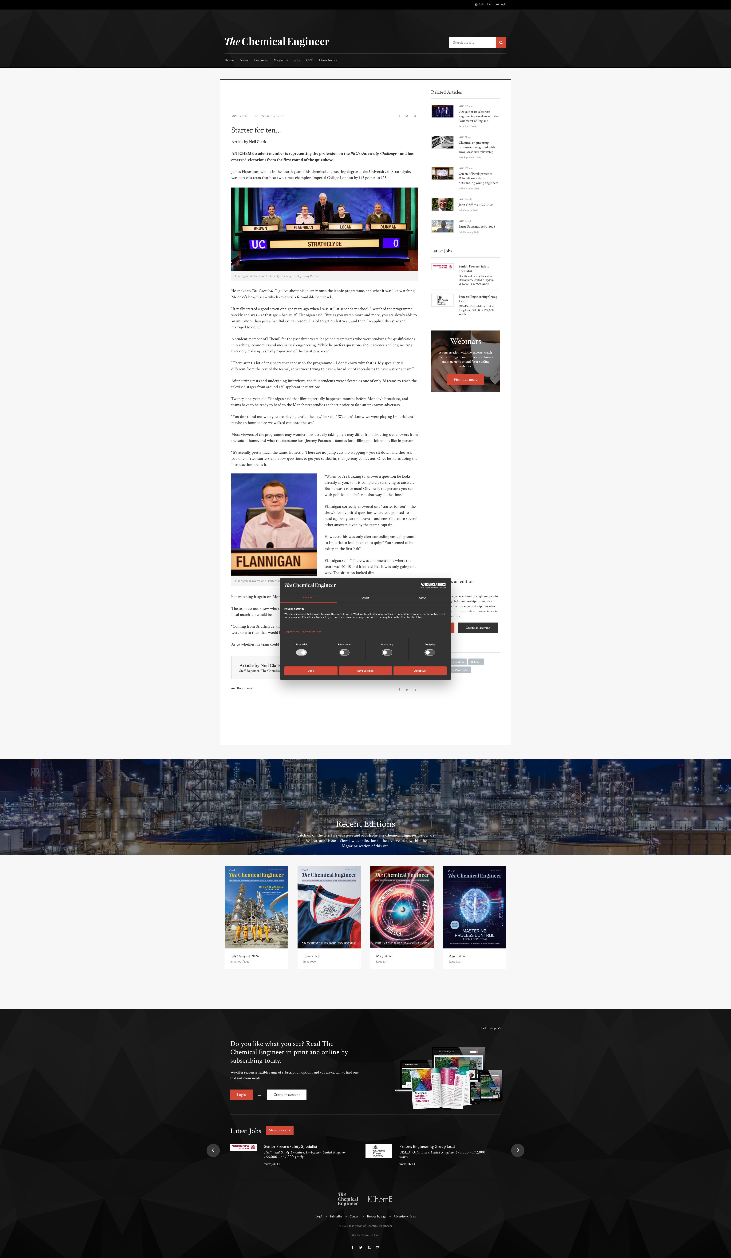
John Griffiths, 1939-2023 (476, 205)
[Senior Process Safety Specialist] (243, 1147)
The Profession (459, 670)
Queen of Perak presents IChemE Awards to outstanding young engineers (478, 178)
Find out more (465, 379)
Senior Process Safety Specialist (290, 1146)
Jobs (297, 60)
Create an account (478, 628)
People (243, 116)
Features (261, 60)
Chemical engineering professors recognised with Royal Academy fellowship (477, 147)
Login (503, 4)
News (244, 60)
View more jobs (279, 1130)
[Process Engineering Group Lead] (379, 1151)
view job (270, 1164)
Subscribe (485, 4)
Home (229, 60)
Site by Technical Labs (365, 1235)
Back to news (245, 688)
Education (457, 662)
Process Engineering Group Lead (427, 1146)
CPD (309, 60)
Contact (354, 1216)
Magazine (280, 60)
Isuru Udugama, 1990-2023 (477, 226)
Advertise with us (404, 1216)
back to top (488, 1028)
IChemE (469, 106)
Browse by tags (376, 1216)
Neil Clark (270, 665)
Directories (328, 60)
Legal (318, 1216)
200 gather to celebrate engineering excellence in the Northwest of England (479, 116)
